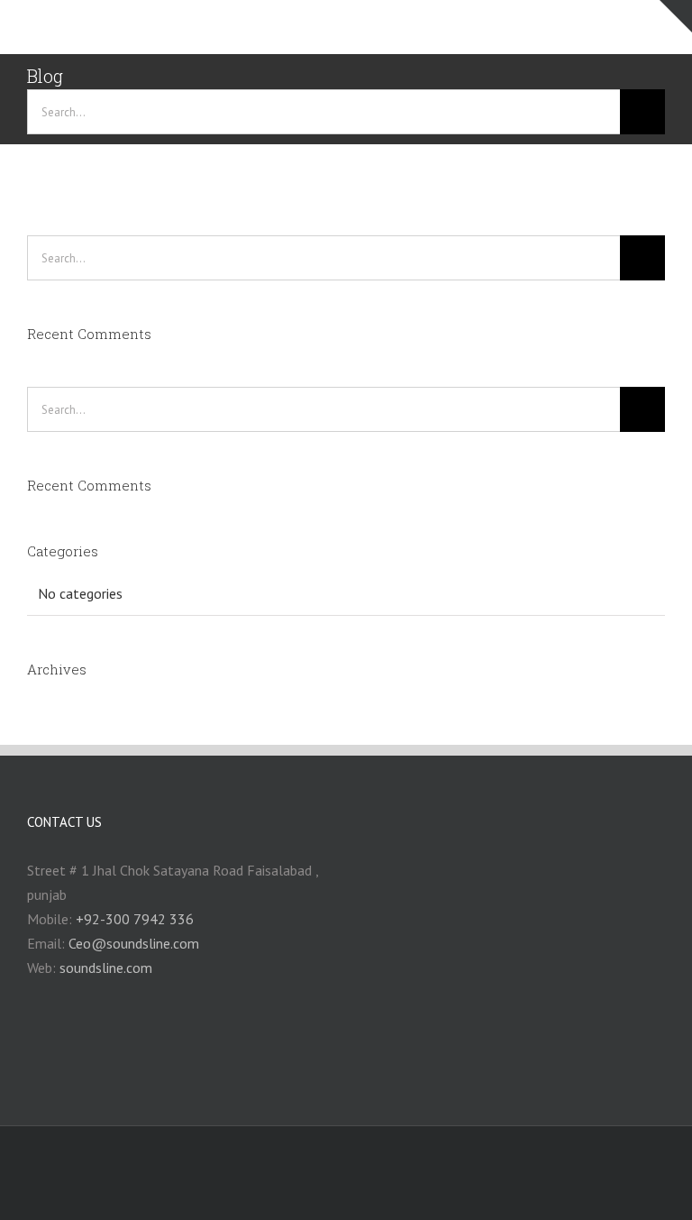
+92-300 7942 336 (135, 919)
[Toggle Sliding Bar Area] (676, 16)
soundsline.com (105, 968)
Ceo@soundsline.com (133, 943)
